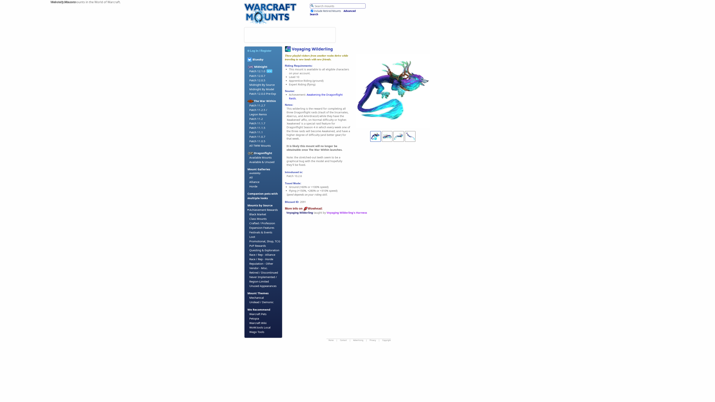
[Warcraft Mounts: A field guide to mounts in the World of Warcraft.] (271, 24)
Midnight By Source (262, 85)
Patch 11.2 (256, 119)
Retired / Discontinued (263, 272)
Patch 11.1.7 (257, 123)
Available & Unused (261, 162)
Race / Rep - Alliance (262, 254)
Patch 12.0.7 (257, 76)
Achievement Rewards (263, 210)
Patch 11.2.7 (257, 105)
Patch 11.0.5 (257, 141)
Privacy (373, 340)
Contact (343, 340)
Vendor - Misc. (258, 268)
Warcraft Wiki (258, 323)
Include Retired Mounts (327, 11)
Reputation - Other (261, 263)
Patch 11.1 (256, 132)
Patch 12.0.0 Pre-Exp (262, 93)
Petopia (254, 318)
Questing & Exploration (264, 250)
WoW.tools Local (260, 327)
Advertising (358, 340)
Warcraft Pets (257, 314)
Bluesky (257, 59)
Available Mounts (260, 157)
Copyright (386, 340)
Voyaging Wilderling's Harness (347, 212)
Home (331, 340)
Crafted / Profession (262, 223)
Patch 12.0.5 (257, 80)
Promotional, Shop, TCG (264, 241)
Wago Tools (256, 332)
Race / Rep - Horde (261, 259)
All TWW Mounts (260, 145)
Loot (252, 237)
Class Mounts (258, 219)
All (251, 177)
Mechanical (256, 297)
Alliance (254, 182)
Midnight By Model (261, 89)
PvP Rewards (257, 246)
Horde (253, 186)
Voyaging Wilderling (299, 212)
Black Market (257, 214)
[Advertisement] (289, 35)
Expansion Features (261, 227)
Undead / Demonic (261, 302)
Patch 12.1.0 (257, 71)
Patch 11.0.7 (257, 136)
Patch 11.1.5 (257, 128)
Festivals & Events (260, 232)
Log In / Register (260, 50)
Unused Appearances (263, 286)
